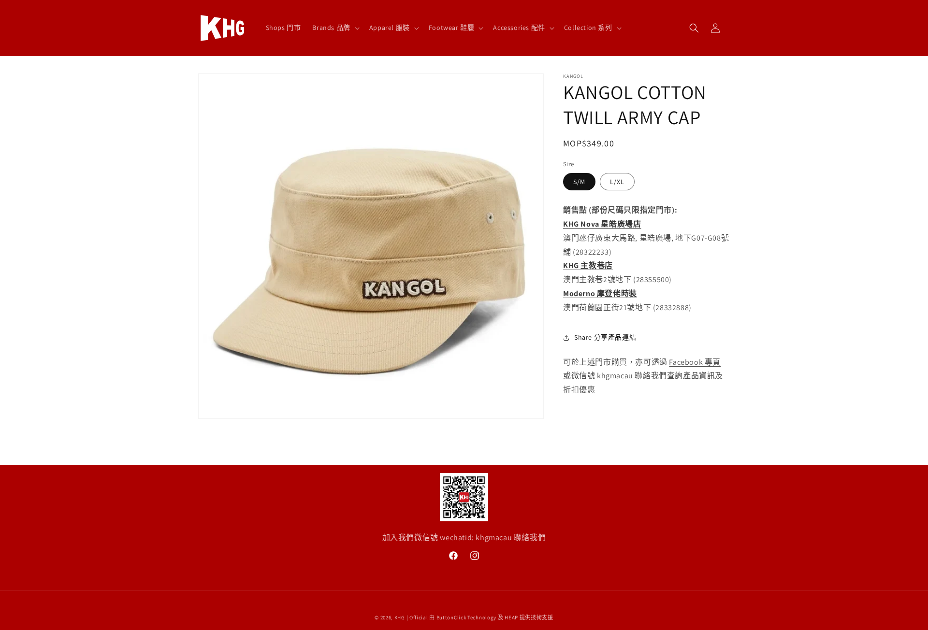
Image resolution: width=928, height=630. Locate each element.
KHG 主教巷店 (588, 266)
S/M (579, 182)
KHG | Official (411, 617)
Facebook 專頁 (695, 362)
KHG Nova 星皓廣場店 (602, 224)
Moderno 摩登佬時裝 (600, 293)
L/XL (617, 182)
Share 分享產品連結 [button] (605, 337)
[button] (334, 27)
